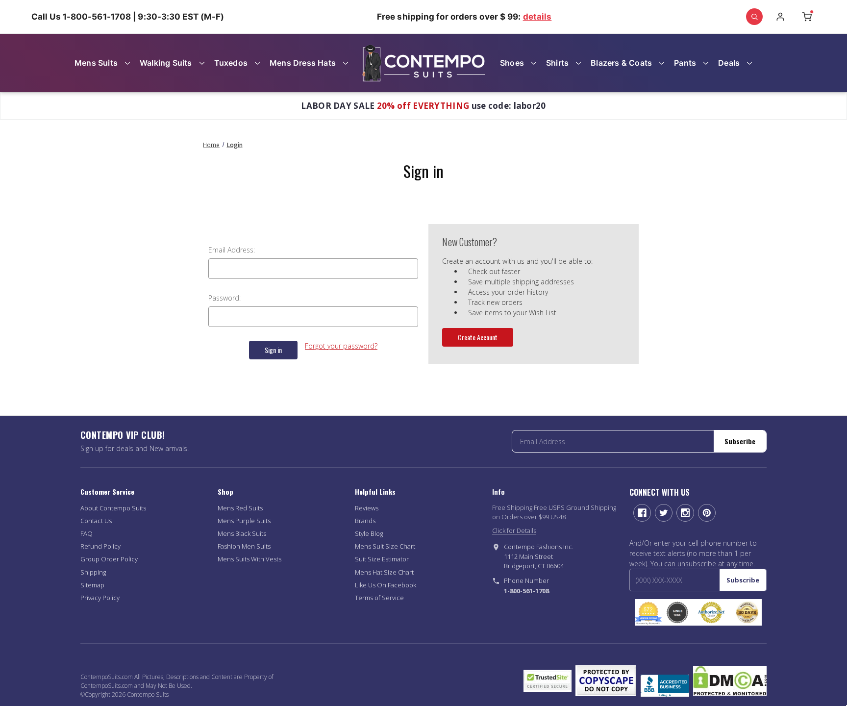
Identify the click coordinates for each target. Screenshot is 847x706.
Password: (224, 298)
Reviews (366, 508)
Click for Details (514, 530)
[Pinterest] (707, 513)
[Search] (754, 16)
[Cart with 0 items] (807, 16)
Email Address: (231, 249)
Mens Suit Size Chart (385, 546)
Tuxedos (231, 63)
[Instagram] (685, 513)
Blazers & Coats (621, 63)
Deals (729, 63)
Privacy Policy (100, 597)
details (537, 17)
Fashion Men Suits (244, 546)
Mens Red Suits (240, 508)
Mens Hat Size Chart (384, 572)
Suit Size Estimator (382, 559)
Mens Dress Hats (303, 63)
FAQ (86, 533)
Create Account (478, 337)
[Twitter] (664, 513)
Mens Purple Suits (244, 520)
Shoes (512, 63)
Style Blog (369, 533)
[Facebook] (642, 513)
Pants (685, 63)
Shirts (557, 63)
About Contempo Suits (113, 508)
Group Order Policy (109, 559)
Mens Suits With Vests (249, 559)
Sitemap (92, 584)
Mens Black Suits (242, 533)
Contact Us (96, 520)
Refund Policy (100, 546)
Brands (365, 520)
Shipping (93, 572)
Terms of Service (379, 597)
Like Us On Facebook (385, 584)
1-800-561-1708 (526, 590)
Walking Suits (166, 63)
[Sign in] (780, 16)
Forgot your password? (341, 346)
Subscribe (739, 441)
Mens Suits (96, 63)
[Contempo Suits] (423, 63)
